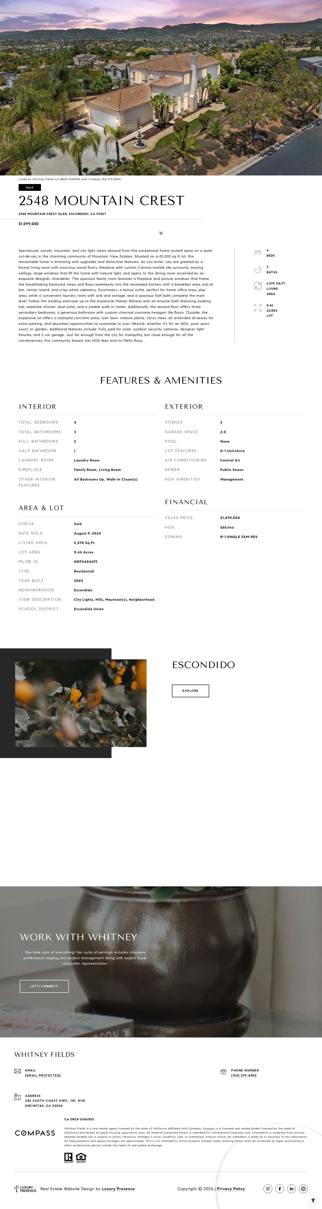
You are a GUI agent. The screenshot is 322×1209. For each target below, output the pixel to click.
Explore (190, 691)
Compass (209, 1128)
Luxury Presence (118, 1188)
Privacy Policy (231, 1188)
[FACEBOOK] (279, 1188)
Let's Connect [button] (44, 986)
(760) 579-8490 (244, 1075)
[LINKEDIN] (291, 1188)
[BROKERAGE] (303, 1188)
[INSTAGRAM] (268, 1188)
